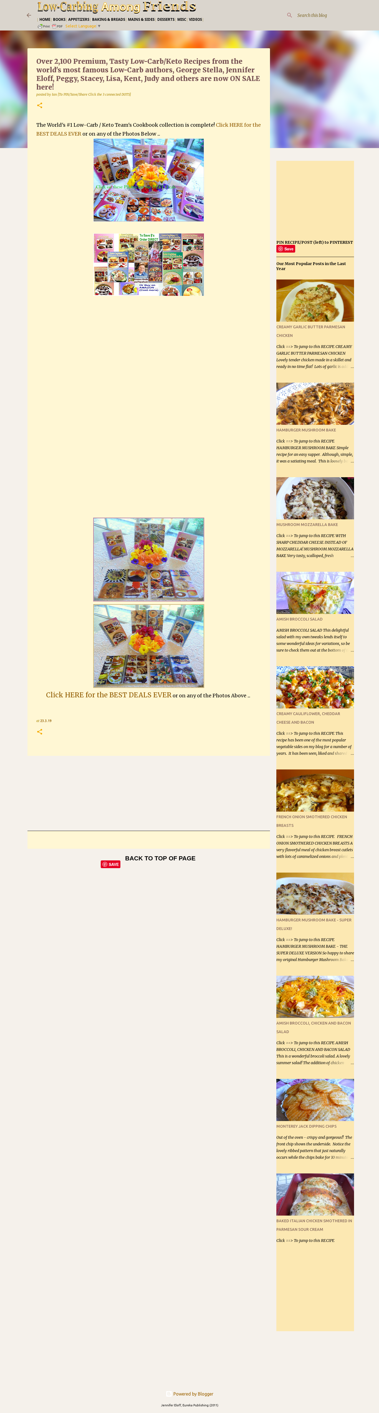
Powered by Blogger (192, 1393)
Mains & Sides (141, 19)
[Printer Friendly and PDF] (50, 28)
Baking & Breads (108, 19)
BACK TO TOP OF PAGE (160, 858)
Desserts (166, 19)
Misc (181, 19)
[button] (39, 106)
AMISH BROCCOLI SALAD (299, 619)
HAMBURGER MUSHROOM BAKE (306, 430)
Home (44, 19)
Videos (195, 19)
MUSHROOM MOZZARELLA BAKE (307, 524)
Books (59, 19)
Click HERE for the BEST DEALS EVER (108, 695)
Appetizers (78, 19)
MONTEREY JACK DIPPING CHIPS (306, 1126)
